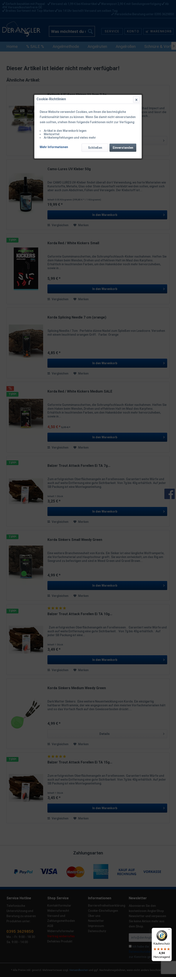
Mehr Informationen (54, 147)
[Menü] (169, 930)
